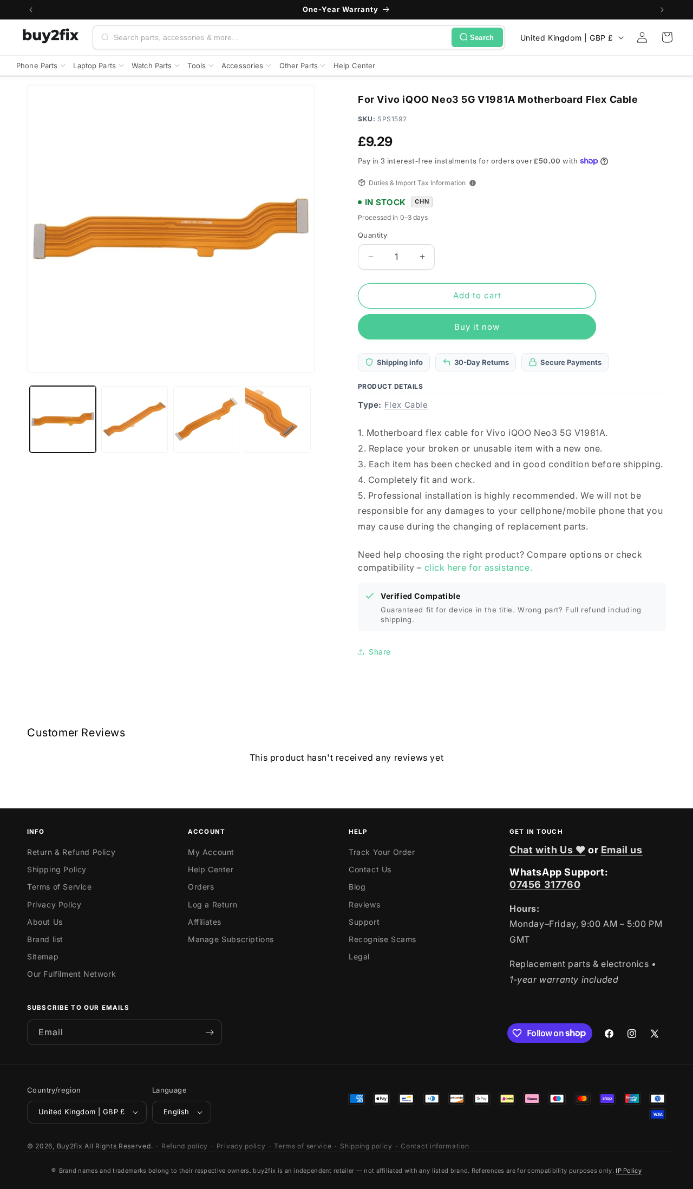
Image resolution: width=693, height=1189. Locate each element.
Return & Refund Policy (71, 852)
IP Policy (629, 1170)
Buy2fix (70, 1146)
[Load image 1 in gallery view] (63, 419)
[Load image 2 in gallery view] (134, 419)
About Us (45, 921)
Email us (622, 849)
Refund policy (184, 1146)
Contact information (435, 1146)
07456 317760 (544, 884)
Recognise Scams (382, 939)
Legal (359, 956)
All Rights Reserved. (118, 1146)
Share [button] (380, 651)
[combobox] (280, 37)
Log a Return (212, 904)
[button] (667, 37)
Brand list (45, 939)
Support (364, 921)
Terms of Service (59, 886)
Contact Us (370, 869)
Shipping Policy (57, 869)
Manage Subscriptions (231, 939)
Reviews (364, 904)
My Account (211, 852)
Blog (357, 886)
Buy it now (477, 327)
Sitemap (42, 956)
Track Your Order (382, 852)
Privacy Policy (54, 904)
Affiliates (204, 921)
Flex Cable (406, 405)
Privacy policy (241, 1146)
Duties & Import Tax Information (417, 183)
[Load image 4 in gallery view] (278, 419)
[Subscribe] (209, 1032)
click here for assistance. (478, 567)
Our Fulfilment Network (71, 973)
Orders (201, 886)
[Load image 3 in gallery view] (206, 419)
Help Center (211, 869)
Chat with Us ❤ (547, 849)
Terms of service (302, 1146)
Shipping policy (366, 1146)
